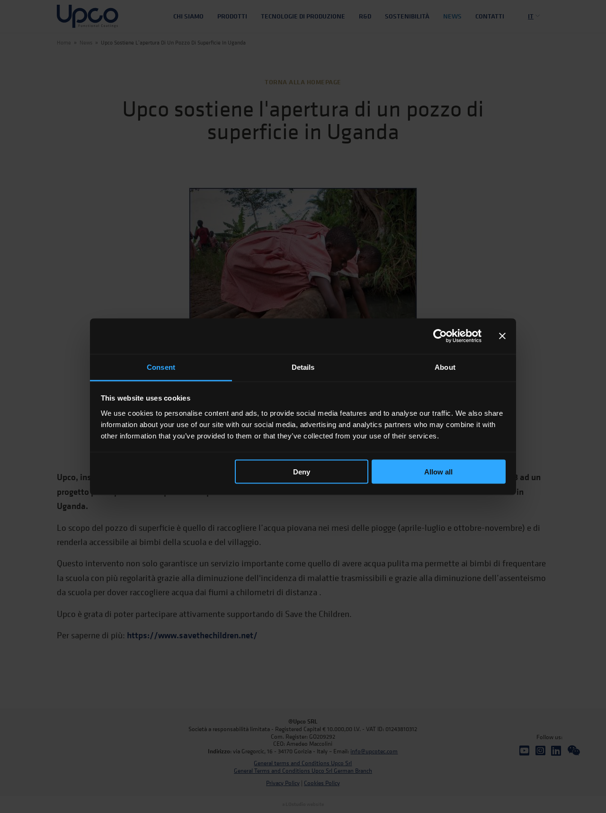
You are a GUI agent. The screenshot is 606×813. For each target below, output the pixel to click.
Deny (301, 472)
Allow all (438, 472)
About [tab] (445, 367)
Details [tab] (303, 367)
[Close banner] (502, 336)
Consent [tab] (161, 367)
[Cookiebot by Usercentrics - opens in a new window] (440, 336)
